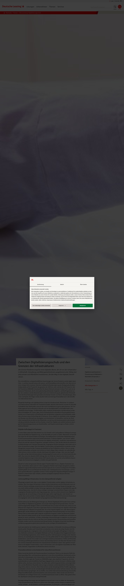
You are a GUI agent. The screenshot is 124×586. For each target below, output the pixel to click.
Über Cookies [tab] (83, 284)
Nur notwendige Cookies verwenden (41, 305)
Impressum (50, 300)
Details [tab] (62, 284)
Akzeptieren (83, 305)
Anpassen (61, 305)
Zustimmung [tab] (40, 284)
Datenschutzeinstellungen (68, 300)
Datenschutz (57, 300)
